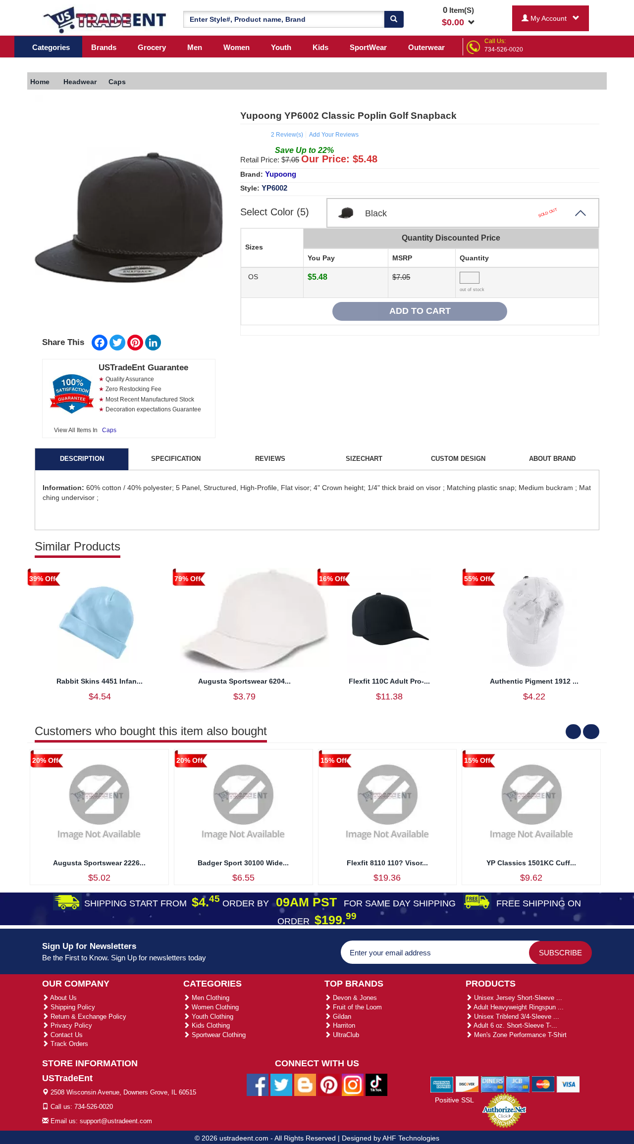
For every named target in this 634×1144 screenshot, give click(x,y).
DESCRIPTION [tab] (82, 458)
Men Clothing (209, 997)
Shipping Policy (72, 1007)
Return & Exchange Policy (87, 1016)
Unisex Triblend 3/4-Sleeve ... (515, 1016)
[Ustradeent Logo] (105, 19)
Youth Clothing (211, 1016)
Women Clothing (214, 1007)
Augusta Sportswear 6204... (244, 681)
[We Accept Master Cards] (543, 1084)
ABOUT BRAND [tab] (552, 458)
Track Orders (68, 1043)
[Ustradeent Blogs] (305, 1084)
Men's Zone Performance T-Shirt (519, 1035)
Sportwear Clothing (218, 1035)
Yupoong (280, 174)
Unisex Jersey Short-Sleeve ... (517, 997)
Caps (109, 430)
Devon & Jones (354, 997)
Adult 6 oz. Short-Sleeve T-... (514, 1025)
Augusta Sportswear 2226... (99, 863)
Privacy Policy (70, 1025)
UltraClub (345, 1035)
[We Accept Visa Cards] (568, 1084)
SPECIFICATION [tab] (176, 458)
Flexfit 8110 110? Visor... (387, 863)
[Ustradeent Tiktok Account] (376, 1084)
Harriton (343, 1025)
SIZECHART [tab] (364, 458)
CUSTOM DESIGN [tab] (458, 458)
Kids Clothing (210, 1025)
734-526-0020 (503, 49)
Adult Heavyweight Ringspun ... (518, 1007)
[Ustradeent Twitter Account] (281, 1084)
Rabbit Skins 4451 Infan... (99, 681)
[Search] (394, 19)
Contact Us (66, 1035)
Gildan (341, 1016)
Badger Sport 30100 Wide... (243, 863)
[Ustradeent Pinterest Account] (329, 1084)
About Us (63, 997)
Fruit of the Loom (356, 1007)
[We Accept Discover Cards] (467, 1084)
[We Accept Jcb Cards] (517, 1084)
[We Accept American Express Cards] (442, 1084)
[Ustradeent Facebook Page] (257, 1084)
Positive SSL (454, 1100)
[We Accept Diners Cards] (492, 1084)
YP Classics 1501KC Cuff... (531, 863)
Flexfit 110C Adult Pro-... (389, 681)
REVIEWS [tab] (270, 458)
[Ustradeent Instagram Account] (353, 1084)
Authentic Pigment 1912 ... (534, 681)
